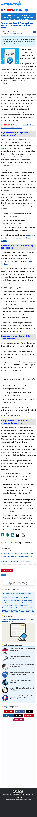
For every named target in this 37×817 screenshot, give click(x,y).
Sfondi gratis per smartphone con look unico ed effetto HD (18, 553)
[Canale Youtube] (8, 10)
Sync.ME (4, 148)
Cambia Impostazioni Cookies (23, 799)
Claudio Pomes (12, 33)
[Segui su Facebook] (2, 11)
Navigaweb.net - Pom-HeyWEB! (11, 794)
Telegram (8, 716)
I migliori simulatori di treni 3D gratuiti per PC (14, 605)
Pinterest (28, 716)
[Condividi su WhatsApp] (7, 536)
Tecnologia (23, 19)
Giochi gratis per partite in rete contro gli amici (15, 597)
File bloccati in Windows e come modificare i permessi (17, 610)
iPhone (17, 17)
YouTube (9, 711)
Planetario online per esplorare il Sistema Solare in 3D (17, 603)
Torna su (3, 574)
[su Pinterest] (11, 11)
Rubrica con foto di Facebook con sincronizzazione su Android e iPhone (17, 25)
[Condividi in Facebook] (2, 536)
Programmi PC (24, 15)
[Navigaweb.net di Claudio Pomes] (11, 6)
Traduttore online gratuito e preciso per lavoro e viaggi (17, 551)
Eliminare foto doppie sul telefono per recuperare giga (17, 561)
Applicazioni (28, 17)
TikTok (18, 716)
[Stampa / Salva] (23, 535)
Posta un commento (7, 570)
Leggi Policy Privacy (10, 799)
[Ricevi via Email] (20, 11)
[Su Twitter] (5, 10)
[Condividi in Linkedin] (12, 536)
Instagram (18, 720)
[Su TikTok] (14, 11)
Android (7, 17)
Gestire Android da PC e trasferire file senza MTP (16, 558)
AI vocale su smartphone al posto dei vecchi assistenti (17, 600)
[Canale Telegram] (17, 11)
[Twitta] (17, 536)
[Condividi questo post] (34, 32)
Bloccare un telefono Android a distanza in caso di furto (17, 556)
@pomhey (20, 33)
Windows (11, 15)
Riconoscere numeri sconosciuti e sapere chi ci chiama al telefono (18, 238)
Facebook (20, 711)
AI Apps (12, 19)
